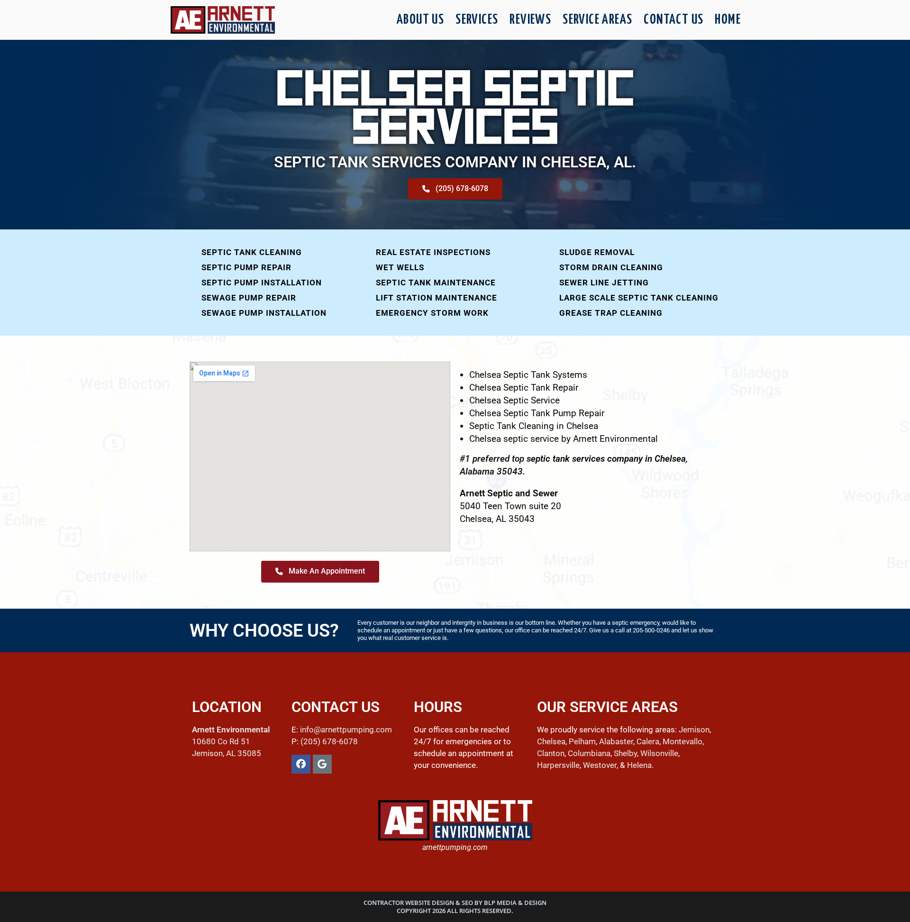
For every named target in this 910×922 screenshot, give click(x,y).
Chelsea (551, 741)
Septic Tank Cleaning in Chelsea (533, 425)
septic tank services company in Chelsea (606, 458)
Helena (639, 765)
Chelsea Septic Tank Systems (528, 374)
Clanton (550, 753)
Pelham (582, 741)
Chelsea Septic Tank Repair (523, 387)
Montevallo (682, 741)
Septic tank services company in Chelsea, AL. (455, 162)
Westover (600, 765)
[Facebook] (300, 764)
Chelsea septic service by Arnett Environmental (563, 438)
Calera (648, 741)
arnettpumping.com (455, 847)
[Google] (322, 764)
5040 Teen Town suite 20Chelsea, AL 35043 (510, 506)
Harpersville (558, 765)
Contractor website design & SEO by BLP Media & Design (455, 902)
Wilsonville (659, 753)
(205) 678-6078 (329, 741)
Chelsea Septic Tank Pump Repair (536, 413)
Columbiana (589, 753)
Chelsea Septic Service (514, 400)
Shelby (625, 753)
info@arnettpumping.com (346, 729)
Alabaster (616, 741)
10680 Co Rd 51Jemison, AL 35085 (231, 741)
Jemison (694, 729)
